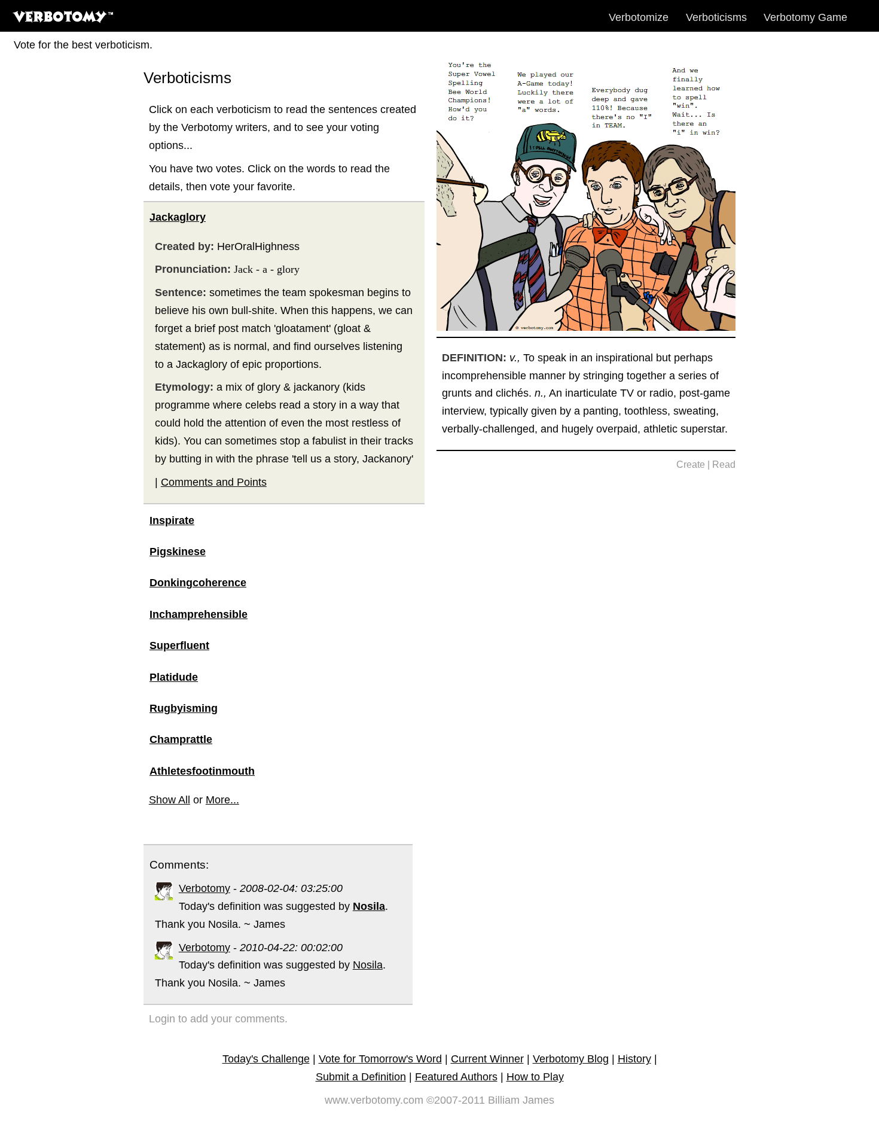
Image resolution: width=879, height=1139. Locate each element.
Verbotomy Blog (571, 1059)
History (634, 1059)
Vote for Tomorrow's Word (380, 1059)
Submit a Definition (361, 1077)
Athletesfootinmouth (202, 771)
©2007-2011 (455, 1100)
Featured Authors (456, 1077)
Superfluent (179, 645)
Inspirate (171, 520)
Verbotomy (204, 888)
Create (690, 464)
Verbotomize (639, 17)
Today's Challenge (266, 1059)
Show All (169, 800)
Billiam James (521, 1100)
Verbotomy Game (805, 17)
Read (723, 464)
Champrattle (180, 739)
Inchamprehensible (198, 614)
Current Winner (487, 1059)
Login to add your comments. (218, 1019)
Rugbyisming (183, 708)
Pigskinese (177, 552)
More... (222, 800)
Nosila (368, 965)
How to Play (535, 1077)
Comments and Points (214, 482)
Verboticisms (716, 17)
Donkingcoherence (197, 583)
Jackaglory (177, 217)
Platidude (173, 677)
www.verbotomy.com (374, 1100)
